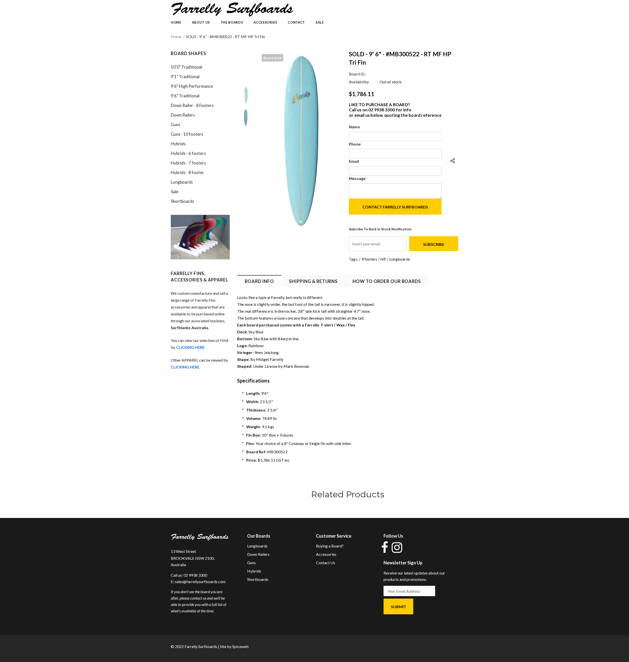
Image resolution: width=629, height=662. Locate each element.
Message (357, 178)
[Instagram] (396, 547)
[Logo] (232, 9)
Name (354, 126)
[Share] (451, 161)
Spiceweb (240, 646)
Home (176, 36)
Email (354, 161)
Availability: (359, 81)
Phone (355, 144)
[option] (300, 139)
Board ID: (357, 74)
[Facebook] (384, 547)
